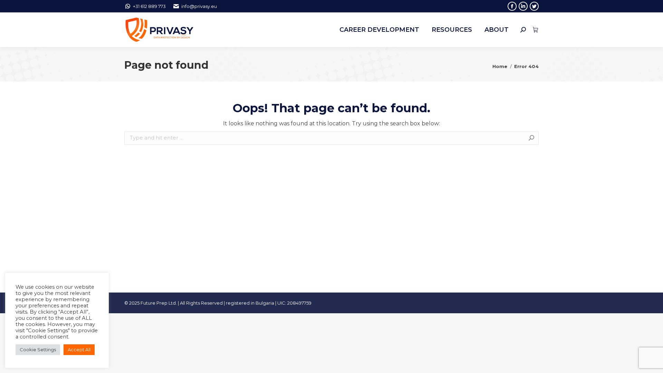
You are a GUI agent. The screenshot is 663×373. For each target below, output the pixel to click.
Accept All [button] (79, 349)
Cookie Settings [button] (38, 349)
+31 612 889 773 (149, 6)
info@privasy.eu (199, 6)
